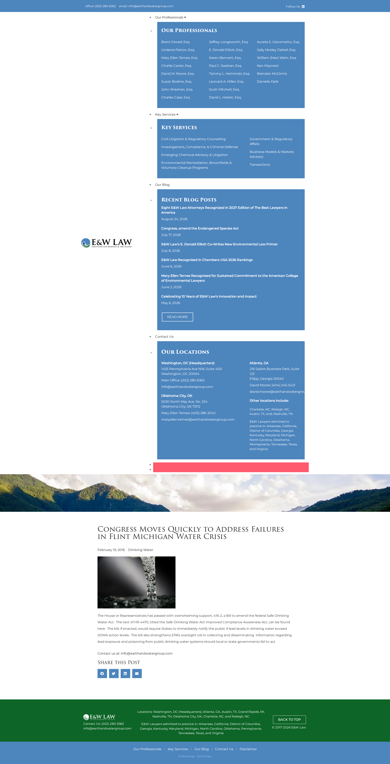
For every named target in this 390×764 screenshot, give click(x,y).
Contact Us (164, 337)
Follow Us (293, 6)
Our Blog (162, 185)
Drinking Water (140, 550)
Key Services (165, 114)
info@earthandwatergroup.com (147, 653)
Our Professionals (169, 17)
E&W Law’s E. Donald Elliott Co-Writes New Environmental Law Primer (219, 244)
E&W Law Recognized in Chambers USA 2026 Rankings (207, 260)
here (101, 629)
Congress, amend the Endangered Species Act (200, 228)
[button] (102, 673)
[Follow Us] (303, 6)
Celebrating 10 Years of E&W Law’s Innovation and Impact (209, 296)
